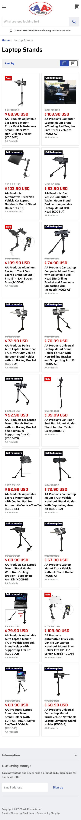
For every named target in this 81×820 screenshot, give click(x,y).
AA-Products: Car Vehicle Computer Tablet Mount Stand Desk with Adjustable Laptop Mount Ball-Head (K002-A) (58, 202)
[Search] (74, 21)
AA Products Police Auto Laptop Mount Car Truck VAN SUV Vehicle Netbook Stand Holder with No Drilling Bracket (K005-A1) (20, 354)
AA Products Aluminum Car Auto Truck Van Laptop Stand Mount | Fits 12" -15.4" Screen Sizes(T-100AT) (20, 275)
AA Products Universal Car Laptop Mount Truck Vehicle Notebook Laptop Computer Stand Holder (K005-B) (60, 717)
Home (6, 40)
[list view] (73, 63)
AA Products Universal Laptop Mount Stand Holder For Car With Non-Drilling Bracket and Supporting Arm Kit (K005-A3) (60, 354)
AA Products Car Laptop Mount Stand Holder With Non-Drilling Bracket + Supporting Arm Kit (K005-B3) (20, 572)
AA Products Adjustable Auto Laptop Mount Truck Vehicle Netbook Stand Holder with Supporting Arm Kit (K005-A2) (20, 644)
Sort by (9, 63)
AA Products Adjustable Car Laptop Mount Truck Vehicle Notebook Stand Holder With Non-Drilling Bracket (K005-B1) (20, 128)
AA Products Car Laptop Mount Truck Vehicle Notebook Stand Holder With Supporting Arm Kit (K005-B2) (60, 501)
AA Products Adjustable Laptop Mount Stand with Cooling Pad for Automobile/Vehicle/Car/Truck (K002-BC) (25, 501)
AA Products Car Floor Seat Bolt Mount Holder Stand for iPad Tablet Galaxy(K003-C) (60, 425)
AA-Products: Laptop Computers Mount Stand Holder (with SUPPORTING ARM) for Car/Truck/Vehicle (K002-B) (20, 718)
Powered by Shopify (48, 813)
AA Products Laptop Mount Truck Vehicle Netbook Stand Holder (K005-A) (59, 570)
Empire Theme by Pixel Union (18, 813)
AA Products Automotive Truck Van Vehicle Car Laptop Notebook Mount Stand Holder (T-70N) (20, 200)
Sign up (58, 787)
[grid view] (64, 63)
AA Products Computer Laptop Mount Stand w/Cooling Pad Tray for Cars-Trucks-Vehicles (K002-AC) (59, 126)
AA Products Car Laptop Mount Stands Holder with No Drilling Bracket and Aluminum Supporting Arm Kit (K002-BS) (20, 429)
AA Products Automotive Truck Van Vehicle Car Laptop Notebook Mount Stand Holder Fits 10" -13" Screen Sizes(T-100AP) (59, 644)
